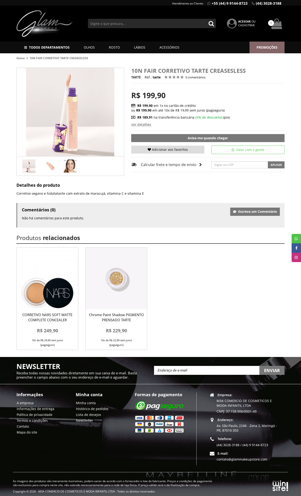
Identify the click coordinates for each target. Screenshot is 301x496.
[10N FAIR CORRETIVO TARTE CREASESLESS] (29, 166)
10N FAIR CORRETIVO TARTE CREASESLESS (59, 58)
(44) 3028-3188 (268, 3)
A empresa (25, 402)
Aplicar (276, 165)
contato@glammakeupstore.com (242, 459)
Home (20, 58)
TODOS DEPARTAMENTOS (49, 47)
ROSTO (114, 47)
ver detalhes (141, 124)
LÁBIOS (139, 47)
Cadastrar (246, 25)
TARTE (136, 77)
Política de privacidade (34, 414)
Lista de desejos (88, 414)
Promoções (267, 47)
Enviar (272, 370)
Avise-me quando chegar (208, 138)
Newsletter (84, 420)
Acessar (244, 21)
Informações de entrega (35, 408)
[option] (29, 166)
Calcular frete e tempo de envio (168, 164)
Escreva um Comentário (256, 211)
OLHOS (89, 47)
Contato (23, 426)
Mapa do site (27, 432)
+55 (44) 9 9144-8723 (230, 3)
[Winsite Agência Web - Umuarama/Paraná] (280, 485)
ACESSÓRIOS (169, 47)
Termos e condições (32, 420)
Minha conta (86, 402)
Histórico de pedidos (92, 408)
